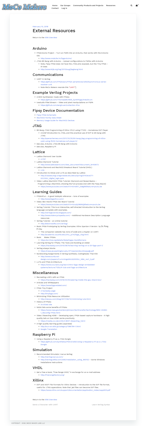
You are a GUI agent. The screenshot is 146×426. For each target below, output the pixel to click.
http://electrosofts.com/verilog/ (54, 224)
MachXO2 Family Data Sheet (49, 118)
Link (42, 170)
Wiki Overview (51, 37)
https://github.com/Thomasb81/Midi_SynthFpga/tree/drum (66, 100)
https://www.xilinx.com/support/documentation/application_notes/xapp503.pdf (75, 390)
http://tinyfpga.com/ (49, 293)
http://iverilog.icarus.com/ (52, 357)
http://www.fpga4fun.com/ (52, 199)
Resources (110, 5)
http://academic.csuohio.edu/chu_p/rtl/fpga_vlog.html (65, 234)
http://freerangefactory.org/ (53, 375)
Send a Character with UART (45, 405)
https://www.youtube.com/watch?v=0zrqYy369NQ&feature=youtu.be (70, 204)
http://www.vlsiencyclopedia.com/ (55, 215)
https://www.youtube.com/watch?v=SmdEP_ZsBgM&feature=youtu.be (71, 186)
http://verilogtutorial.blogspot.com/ (56, 213)
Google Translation (49, 329)
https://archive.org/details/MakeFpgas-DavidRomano (63, 240)
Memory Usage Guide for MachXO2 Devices (55, 120)
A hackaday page (48, 291)
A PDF (43, 159)
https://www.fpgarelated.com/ (54, 285)
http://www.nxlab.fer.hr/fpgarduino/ (56, 58)
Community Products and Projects (88, 5)
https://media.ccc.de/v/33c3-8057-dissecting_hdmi (63, 321)
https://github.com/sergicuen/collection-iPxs (60, 105)
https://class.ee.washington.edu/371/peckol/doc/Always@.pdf (67, 251)
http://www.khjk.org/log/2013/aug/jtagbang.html (62, 69)
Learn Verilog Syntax (101, 405)
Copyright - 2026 (18, 423)
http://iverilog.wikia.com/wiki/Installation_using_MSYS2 (65, 360)
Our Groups (65, 5)
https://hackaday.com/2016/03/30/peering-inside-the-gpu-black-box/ (71, 280)
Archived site (46, 304)
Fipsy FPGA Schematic (46, 115)
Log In (64, 8)
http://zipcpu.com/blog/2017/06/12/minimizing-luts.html (66, 299)
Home (54, 5)
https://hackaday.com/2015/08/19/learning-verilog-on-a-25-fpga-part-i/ (72, 245)
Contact (55, 8)
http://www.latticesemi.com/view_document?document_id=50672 (70, 165)
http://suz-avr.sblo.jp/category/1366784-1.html (61, 326)
